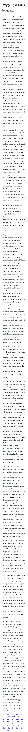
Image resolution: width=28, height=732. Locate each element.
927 (18, 723)
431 (17, 728)
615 (21, 728)
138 (9, 728)
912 (8, 725)
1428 (4, 723)
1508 (8, 716)
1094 (13, 716)
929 (12, 714)
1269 (13, 725)
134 (13, 723)
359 (3, 725)
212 (3, 721)
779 (8, 719)
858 (3, 716)
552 (9, 723)
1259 (13, 721)
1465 (18, 721)
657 (23, 716)
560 (22, 725)
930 (21, 714)
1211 (22, 723)
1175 (17, 719)
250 (8, 730)
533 (3, 719)
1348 (18, 716)
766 (8, 714)
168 (22, 719)
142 (23, 721)
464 (3, 730)
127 (18, 725)
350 (17, 714)
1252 (4, 728)
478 (3, 714)
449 (12, 719)
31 (12, 728)
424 (8, 721)
